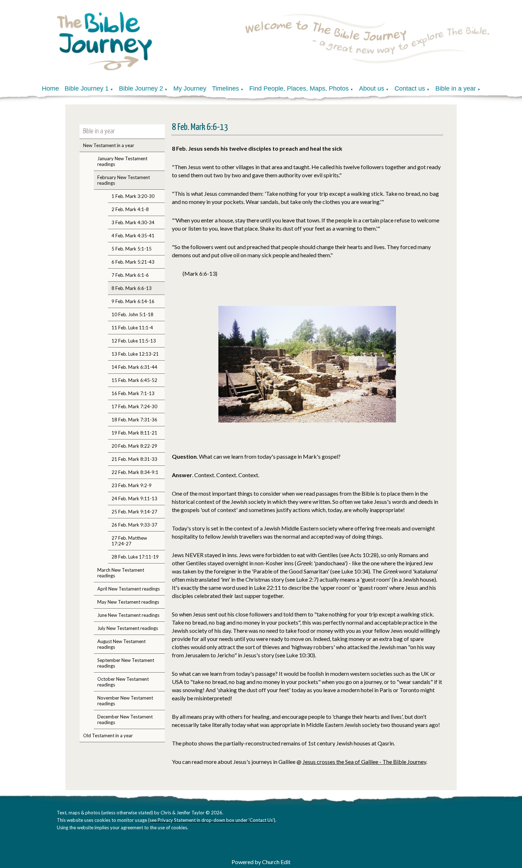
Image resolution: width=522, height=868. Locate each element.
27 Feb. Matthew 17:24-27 (129, 540)
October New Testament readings (123, 682)
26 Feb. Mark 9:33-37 (134, 525)
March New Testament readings (120, 572)
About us (371, 88)
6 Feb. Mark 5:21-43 (133, 262)
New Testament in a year (108, 145)
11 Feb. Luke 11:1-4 (132, 327)
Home (50, 88)
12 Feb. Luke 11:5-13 (134, 341)
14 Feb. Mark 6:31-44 (134, 367)
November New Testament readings (125, 700)
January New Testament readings (122, 161)
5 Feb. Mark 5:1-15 (132, 249)
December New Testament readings (125, 719)
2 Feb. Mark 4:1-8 (130, 209)
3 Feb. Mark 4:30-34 (133, 222)
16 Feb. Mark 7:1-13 (133, 393)
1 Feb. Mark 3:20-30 (133, 196)
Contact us (410, 88)
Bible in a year (455, 88)
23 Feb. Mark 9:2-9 (132, 485)
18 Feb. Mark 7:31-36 (134, 419)
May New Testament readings (128, 602)
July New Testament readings (127, 628)
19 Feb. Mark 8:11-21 (134, 433)
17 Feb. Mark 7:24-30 (134, 406)
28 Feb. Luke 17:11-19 (135, 557)
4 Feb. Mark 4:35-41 (133, 235)
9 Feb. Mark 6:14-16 (133, 301)
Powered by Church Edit (261, 861)
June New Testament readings (128, 615)
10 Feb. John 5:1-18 (132, 314)
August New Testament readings (121, 644)
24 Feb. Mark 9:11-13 (134, 498)
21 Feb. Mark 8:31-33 (134, 459)
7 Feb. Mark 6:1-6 (130, 275)
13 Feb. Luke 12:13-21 (135, 354)
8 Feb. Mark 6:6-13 (132, 288)
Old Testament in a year (108, 735)
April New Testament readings (128, 589)
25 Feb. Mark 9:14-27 (134, 511)
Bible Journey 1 (87, 88)
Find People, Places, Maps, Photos (299, 88)
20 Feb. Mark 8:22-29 (134, 446)
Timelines (225, 88)
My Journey (189, 88)
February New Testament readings (123, 180)
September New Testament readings (125, 663)
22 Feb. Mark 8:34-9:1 (135, 472)
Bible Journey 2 (141, 88)
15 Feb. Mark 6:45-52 (134, 380)
